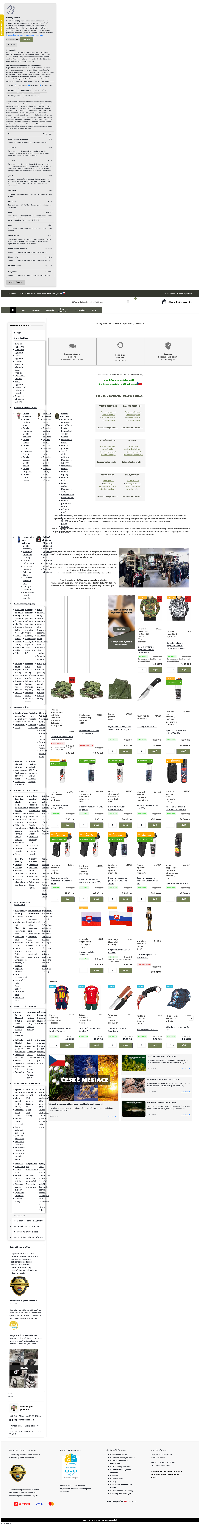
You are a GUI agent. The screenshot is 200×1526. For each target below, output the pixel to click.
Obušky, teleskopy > (108, 489)
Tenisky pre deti (40, 677)
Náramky (41, 1023)
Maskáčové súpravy (66, 461)
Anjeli (28, 1107)
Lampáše (19, 876)
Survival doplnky (32, 852)
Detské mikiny (26, 464)
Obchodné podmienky (121, 1467)
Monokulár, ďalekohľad (34, 809)
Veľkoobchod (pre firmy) (122, 1491)
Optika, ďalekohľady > (133, 449)
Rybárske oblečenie (46, 932)
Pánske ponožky (29, 617)
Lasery (18, 727)
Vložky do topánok (29, 643)
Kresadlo (33, 805)
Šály (17, 653)
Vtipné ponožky (29, 634)
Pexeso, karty (30, 1076)
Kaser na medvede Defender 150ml (59, 806)
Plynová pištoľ (34, 942)
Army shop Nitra (21, 707)
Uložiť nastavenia (15, 282)
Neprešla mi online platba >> (27, 1232)
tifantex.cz (131, 1501)
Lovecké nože (19, 918)
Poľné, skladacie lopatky (33, 816)
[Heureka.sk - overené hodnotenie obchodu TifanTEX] (13, 1330)
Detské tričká (26, 447)
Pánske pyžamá (65, 447)
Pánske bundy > (108, 420)
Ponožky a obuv (46, 944)
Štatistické (34, 85)
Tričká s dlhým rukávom (65, 454)
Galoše (40, 618)
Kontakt (115, 1476)
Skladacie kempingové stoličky (20, 828)
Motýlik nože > (133, 481)
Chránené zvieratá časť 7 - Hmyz (162, 1056)
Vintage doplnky (18, 1099)
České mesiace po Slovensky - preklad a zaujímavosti (76, 1104)
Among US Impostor (47, 550)
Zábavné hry (31, 1059)
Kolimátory (20, 724)
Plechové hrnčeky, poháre (33, 870)
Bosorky (29, 1104)
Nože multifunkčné (21, 976)
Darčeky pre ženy (41, 1053)
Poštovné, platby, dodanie (26, 1226)
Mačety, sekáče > (133, 483)
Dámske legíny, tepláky (47, 422)
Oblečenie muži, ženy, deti (25, 408)
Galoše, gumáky (18, 682)
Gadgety (31, 1063)
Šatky (17, 630)
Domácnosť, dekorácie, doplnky (20, 390)
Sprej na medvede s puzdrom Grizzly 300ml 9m (147, 881)
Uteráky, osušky (42, 1171)
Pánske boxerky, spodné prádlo (65, 519)
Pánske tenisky (18, 688)
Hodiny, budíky (18, 1105)
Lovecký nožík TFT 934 (147, 726)
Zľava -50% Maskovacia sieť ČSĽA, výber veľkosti (62, 738)
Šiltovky (18, 621)
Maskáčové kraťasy (66, 467)
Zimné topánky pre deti (41, 690)
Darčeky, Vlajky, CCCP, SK (25, 1006)
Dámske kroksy (29, 700)
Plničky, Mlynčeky (19, 1062)
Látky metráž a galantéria (44, 1092)
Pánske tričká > (108, 414)
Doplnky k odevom (46, 938)
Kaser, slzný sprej (33, 929)
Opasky (18, 627)
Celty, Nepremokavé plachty (21, 808)
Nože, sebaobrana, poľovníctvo (22, 903)
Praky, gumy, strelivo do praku (21, 776)
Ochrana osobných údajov (123, 1458)
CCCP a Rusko (18, 1022)
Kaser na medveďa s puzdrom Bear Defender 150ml (61, 881)
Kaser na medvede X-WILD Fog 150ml (91, 808)
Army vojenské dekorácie (19, 1130)
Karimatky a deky (20, 844)
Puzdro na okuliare (46, 832)
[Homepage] (13, 310)
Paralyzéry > (108, 483)
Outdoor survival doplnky (33, 799)
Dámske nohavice (47, 435)
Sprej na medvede (32, 918)
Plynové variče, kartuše (18, 837)
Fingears (30, 1072)
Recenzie (50, 310)
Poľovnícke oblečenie (47, 926)
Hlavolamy (31, 1051)
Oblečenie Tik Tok (47, 565)
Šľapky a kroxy (41, 614)
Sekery (18, 989)
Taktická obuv (41, 637)
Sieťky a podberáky (47, 955)
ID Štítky (30, 1029)
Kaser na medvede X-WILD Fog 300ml (149, 806)
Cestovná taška (46, 875)
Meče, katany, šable (18, 951)
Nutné (11, 85)
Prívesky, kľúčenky (41, 1019)
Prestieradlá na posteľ (44, 1177)
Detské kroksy (40, 697)
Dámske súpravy (47, 479)
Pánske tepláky (64, 473)
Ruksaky (45, 805)
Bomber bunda (65, 528)
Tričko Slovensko (19, 1034)
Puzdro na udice (46, 809)
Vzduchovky (20, 770)
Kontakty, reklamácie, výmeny (28, 1221)
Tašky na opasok (46, 886)
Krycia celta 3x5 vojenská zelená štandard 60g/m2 (119, 728)
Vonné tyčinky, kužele (18, 1178)
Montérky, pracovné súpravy (27, 554)
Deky (41, 1210)
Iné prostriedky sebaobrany (33, 954)
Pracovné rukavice (27, 567)
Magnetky (19, 1095)
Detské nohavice (27, 435)
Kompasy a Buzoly (34, 823)
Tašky (44, 870)
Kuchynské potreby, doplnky (43, 1190)
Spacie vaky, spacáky (20, 821)
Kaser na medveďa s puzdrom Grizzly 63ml (176, 808)
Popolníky (19, 1072)
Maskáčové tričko (66, 441)
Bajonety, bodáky (19, 970)
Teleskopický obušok (34, 947)
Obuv (39, 609)
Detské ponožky (29, 628)
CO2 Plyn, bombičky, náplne (33, 773)
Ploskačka (33, 864)
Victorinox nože (19, 999)
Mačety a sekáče (19, 964)
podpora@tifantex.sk (23, 1419)
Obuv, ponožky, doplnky (24, 604)
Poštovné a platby (119, 1455)
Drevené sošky (19, 1200)
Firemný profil (117, 1479)
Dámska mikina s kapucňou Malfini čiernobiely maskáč (175, 646)
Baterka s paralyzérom (21, 872)
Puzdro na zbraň (46, 815)
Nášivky (30, 1026)
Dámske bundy (47, 458)
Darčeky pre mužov (41, 1060)
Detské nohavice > (108, 452)
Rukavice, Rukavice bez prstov (43, 735)
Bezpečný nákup (64, 310)
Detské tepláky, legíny (26, 422)
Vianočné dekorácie (19, 1143)
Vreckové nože (19, 938)
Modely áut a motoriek (19, 1121)
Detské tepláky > (108, 454)
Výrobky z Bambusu (19, 1194)
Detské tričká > (108, 449)
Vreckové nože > (133, 486)
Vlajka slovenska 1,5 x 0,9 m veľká (119, 951)
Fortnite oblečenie (47, 570)
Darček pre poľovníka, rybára (47, 919)
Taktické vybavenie (33, 726)
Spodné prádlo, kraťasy (46, 442)
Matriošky (30, 1101)
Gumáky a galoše (30, 677)
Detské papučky (41, 671)
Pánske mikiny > (108, 417)
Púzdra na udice (46, 950)
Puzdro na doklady (46, 826)
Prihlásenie (171, 293)
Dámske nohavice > (133, 412)
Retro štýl (30, 1175)
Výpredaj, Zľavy (21, 338)
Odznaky (31, 1021)
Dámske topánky (29, 688)
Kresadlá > (133, 446)
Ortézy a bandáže (27, 588)
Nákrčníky (19, 633)
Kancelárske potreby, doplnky (28, 595)
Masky (30, 1054)
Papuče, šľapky (18, 671)
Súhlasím (26, 39)
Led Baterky (20, 885)
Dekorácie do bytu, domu (19, 1156)
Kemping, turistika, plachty (19, 799)
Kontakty (36, 310)
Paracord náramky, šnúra (33, 839)
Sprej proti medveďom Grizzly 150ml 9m (176, 731)
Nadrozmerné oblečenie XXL (67, 496)
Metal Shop (31, 1178)
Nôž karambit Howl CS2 (147, 1030)
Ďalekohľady (21, 719)
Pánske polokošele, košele (66, 503)
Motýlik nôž (20, 928)
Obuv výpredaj (19, 357)
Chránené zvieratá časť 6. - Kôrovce (163, 1079)
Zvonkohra (20, 1166)
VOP (23, 310)
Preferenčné (22, 85)
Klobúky (18, 624)
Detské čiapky (18, 643)
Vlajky (29, 1023)
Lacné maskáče (19, 371)
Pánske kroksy (18, 694)
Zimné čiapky (18, 637)
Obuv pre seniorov (41, 631)
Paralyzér (32, 936)
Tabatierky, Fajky (20, 1067)
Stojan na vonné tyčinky (19, 1187)
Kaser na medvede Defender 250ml (116, 808)
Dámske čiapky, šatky (47, 471)
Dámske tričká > (133, 417)
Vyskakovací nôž (21, 923)
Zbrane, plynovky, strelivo (19, 764)
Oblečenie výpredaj (19, 351)
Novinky (17, 333)
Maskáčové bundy (66, 426)
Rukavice (19, 647)
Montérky (65, 532)
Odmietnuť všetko (13, 39)
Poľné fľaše (34, 882)
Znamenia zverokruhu (31, 1185)
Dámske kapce (29, 694)
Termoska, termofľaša (34, 878)
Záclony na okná (44, 1203)
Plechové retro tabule (19, 1112)
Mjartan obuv (40, 625)
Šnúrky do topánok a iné (30, 650)
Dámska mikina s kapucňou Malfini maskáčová (146, 650)
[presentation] (49, 1018)
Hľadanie (77, 302)
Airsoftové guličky (43, 720)
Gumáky (41, 621)
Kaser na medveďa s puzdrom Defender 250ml (90, 880)
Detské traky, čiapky (26, 477)
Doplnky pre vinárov (20, 1050)
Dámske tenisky (29, 682)
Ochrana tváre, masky (43, 745)
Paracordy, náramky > (133, 454)
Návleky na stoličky (44, 1197)
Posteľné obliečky (43, 1182)
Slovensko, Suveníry (20, 1028)
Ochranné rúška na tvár (27, 580)
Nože (17, 986)
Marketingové (47, 85)
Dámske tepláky (47, 429)
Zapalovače (20, 1046)
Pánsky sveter (64, 484)
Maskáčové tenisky (42, 643)
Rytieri (28, 1109)
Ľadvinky (45, 867)
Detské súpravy (26, 458)
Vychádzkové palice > (108, 486)
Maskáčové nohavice (66, 421)
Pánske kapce (18, 677)
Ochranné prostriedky (34, 847)
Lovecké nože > (133, 489)
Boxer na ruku (34, 933)
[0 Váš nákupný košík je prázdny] (177, 302)
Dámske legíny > (133, 414)
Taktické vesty (32, 720)
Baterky (18, 864)
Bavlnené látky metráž (43, 1124)
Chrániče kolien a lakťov (43, 753)
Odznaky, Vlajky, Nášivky (31, 1015)
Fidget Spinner (30, 1067)
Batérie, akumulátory (21, 880)
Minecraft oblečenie (47, 544)
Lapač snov (18, 1171)
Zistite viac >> (15, 1303)
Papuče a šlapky (29, 671)
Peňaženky (47, 864)
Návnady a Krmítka (46, 961)
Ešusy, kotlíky (32, 886)
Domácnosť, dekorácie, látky (27, 1083)
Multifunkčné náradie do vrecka (35, 831)
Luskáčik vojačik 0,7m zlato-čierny (146, 956)
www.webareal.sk (109, 1520)
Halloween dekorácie (20, 1149)
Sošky (28, 1112)
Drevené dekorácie (19, 1137)
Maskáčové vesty (66, 490)
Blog (94, 310)
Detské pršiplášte (27, 470)
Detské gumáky (40, 682)
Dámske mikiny (47, 464)
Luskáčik (29, 1095)
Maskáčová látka (44, 1099)
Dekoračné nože (20, 981)
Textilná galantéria (43, 1117)
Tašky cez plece (46, 880)
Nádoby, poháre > (133, 452)
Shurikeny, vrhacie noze (21, 958)
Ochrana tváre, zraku (28, 562)
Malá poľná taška (44, 893)
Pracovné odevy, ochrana (27, 540)
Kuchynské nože (20, 932)
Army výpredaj (19, 383)
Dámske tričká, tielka (47, 451)
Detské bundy (26, 441)
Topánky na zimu (41, 657)
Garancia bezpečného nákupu (28, 1237)
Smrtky (29, 1115)
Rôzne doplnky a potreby (46, 968)
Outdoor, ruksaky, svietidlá (26, 790)
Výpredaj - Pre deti (20, 377)
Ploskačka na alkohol (19, 1056)
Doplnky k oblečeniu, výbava (19, 399)
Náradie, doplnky (18, 850)
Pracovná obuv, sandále (41, 650)
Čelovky (18, 867)
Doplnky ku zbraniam (20, 783)
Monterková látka (44, 1105)
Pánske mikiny (64, 479)
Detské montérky (27, 429)
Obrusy (42, 1207)
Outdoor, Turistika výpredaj (19, 364)
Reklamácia (80, 310)
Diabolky (32, 767)
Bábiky (29, 1098)
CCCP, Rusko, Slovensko (20, 1015)
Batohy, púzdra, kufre (45, 799)
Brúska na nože (19, 993)
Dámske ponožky (29, 623)
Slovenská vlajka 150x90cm (87, 953)
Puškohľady (20, 721)
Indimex (19, 1164)
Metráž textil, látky (43, 1111)
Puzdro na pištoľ (46, 821)
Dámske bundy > (133, 420)
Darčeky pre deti (41, 1047)
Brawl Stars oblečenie (47, 557)
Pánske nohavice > (108, 412)
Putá (30, 939)
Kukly (17, 650)
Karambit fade (19, 944)
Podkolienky (30, 638)
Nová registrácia (185, 293)
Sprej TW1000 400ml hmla (177, 883)
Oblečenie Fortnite (27, 453)
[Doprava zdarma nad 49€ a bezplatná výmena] (121, 622)
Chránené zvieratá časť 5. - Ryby (161, 1102)
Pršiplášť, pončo (65, 510)
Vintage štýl (31, 1181)
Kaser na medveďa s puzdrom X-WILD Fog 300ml (117, 881)
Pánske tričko (67, 431)
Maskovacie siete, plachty (21, 815)
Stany (17, 854)
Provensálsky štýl (32, 1171)
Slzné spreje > (108, 481)
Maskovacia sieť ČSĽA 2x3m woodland (89, 732)
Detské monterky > (108, 446)
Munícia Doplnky (32, 780)
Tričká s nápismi (64, 435)
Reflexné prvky (27, 573)
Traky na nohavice (19, 617)
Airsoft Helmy (42, 726)
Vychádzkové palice (34, 923)
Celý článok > (112, 1116)
